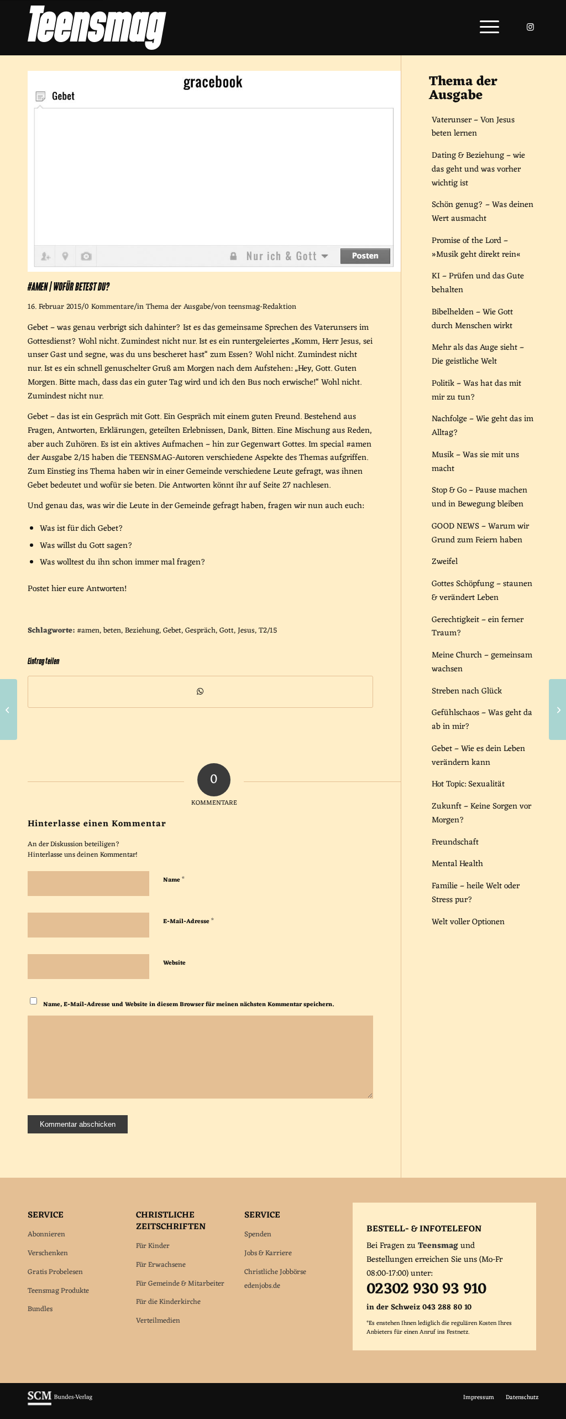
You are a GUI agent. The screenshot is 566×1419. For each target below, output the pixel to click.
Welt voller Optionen (468, 922)
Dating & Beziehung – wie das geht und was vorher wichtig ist (478, 169)
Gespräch (200, 631)
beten (112, 631)
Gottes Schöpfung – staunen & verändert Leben (482, 591)
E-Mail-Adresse (188, 920)
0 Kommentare (109, 307)
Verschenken (48, 1253)
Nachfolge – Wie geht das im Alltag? (482, 426)
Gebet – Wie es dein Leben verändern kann (478, 756)
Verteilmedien (158, 1320)
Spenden (257, 1234)
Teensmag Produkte (58, 1291)
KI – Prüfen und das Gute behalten (478, 283)
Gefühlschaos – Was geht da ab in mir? (482, 720)
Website (174, 962)
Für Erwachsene (161, 1265)
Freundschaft (455, 842)
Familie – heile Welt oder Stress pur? (476, 893)
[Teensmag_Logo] (97, 28)
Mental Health (457, 864)
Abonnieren (46, 1234)
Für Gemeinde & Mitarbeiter (180, 1283)
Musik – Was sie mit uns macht (475, 462)
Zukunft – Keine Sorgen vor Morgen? (481, 813)
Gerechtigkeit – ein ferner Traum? (477, 627)
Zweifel (445, 562)
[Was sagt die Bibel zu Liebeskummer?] (557, 709)
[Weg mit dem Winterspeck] (8, 709)
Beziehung (142, 631)
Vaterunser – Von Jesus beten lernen (473, 127)
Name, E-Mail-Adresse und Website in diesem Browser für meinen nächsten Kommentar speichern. (188, 1004)
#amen (88, 631)
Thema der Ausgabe (178, 307)
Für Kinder (153, 1246)
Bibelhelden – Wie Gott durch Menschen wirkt (472, 319)
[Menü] (486, 28)
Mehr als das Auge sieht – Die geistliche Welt (478, 354)
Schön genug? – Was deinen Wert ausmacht (482, 212)
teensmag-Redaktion (262, 307)
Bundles (40, 1309)
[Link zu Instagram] (530, 27)
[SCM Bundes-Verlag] (60, 1404)
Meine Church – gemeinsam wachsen (482, 662)
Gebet (172, 631)
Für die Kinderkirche (168, 1302)
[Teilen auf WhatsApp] (200, 692)
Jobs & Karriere (268, 1253)
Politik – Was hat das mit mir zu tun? (476, 390)
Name (174, 879)
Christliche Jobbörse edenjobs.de (275, 1279)
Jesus (246, 631)
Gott (226, 631)
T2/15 (268, 631)
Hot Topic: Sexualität (468, 784)
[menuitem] (486, 28)
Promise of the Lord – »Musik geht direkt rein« (476, 248)
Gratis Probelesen (55, 1272)
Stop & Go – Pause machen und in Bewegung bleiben (479, 497)
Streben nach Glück (467, 691)
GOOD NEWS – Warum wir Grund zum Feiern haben (480, 533)
